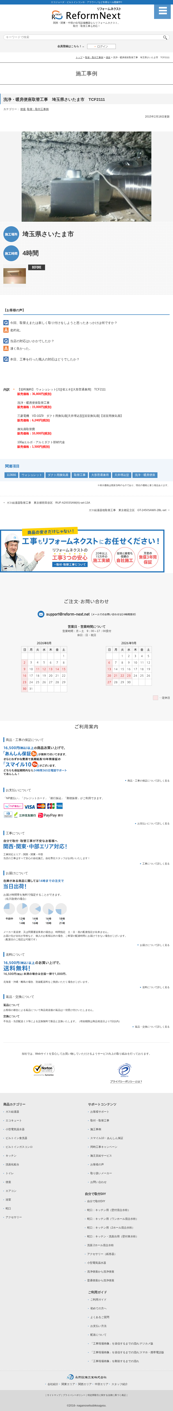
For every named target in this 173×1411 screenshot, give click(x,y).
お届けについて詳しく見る (155, 945)
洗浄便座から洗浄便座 (100, 1271)
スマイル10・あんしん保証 (106, 1138)
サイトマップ (54, 1395)
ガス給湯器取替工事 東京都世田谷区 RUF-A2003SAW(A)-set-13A (48, 502)
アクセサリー (14, 1217)
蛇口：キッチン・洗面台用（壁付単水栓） (113, 1236)
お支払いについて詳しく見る (153, 823)
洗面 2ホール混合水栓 (100, 1245)
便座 (108, 57)
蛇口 (8, 1208)
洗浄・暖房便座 (145, 475)
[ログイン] (101, 46)
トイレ (10, 1173)
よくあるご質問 (99, 1317)
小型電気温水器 (15, 1129)
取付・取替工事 (99, 1120)
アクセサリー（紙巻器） (102, 1254)
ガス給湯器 (12, 1111)
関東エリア (68, 1384)
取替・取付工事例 (94, 57)
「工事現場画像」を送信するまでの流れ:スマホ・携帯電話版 (127, 1352)
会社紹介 (53, 1384)
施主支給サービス (101, 1155)
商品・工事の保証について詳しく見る (148, 780)
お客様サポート (99, 1111)
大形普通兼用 (100, 475)
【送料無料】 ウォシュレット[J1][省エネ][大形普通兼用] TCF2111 (61, 389)
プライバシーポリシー (74, 1395)
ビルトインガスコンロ (19, 1146)
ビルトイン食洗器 (16, 1138)
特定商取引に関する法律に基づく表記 (107, 1395)
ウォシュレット (32, 475)
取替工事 (80, 475)
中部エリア (101, 1384)
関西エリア (85, 1384)
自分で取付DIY (96, 1201)
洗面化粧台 (12, 1164)
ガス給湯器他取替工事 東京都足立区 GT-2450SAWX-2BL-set (127, 510)
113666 (11, 475)
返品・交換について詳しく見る (152, 1026)
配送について (98, 1334)
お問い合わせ (98, 1182)
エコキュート (14, 1120)
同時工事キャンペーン (103, 1146)
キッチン (11, 1155)
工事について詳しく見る (156, 863)
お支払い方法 (98, 1326)
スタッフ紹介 (120, 1384)
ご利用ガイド (98, 1299)
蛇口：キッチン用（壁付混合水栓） (108, 1210)
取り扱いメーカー (101, 1173)
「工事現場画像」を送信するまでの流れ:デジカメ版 (121, 1343)
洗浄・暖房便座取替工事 (33, 402)
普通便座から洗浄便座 (100, 1280)
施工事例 (95, 1129)
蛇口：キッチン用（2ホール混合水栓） (111, 1227)
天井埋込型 (121, 475)
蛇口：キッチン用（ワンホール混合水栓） (113, 1218)
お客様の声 (97, 1164)
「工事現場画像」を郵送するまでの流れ (114, 1361)
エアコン (11, 1190)
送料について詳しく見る (156, 987)
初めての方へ (98, 1308)
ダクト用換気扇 (58, 475)
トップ (79, 57)
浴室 (8, 1199)
